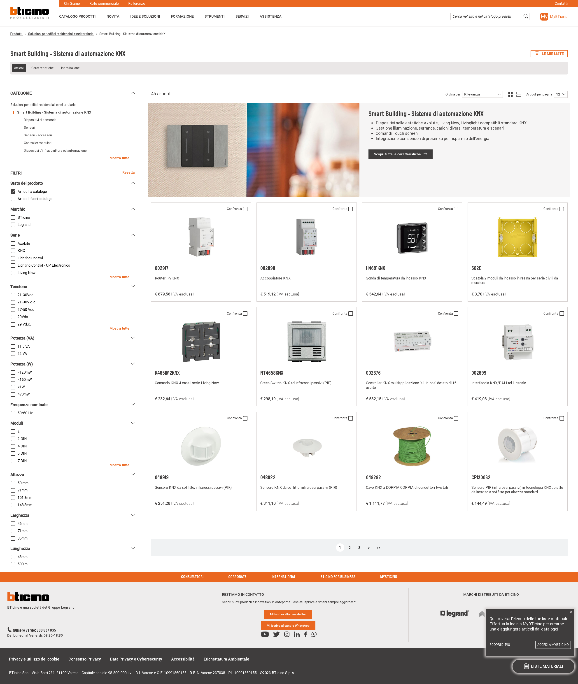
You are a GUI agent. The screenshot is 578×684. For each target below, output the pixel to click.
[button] (554, 17)
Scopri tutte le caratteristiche (398, 154)
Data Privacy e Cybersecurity (136, 659)
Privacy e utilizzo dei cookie (34, 659)
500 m (23, 564)
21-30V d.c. (27, 302)
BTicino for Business (337, 577)
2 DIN (22, 438)
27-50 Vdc (26, 309)
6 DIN (22, 453)
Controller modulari (37, 143)
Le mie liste (553, 53)
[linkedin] (297, 634)
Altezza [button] (17, 474)
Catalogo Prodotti (77, 16)
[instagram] (286, 634)
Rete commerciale (104, 3)
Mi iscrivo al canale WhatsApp (288, 625)
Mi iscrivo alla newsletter (288, 614)
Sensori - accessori (38, 135)
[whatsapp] (314, 634)
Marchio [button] (17, 209)
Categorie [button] (21, 93)
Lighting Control (30, 258)
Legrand (24, 224)
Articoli (19, 68)
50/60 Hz (25, 413)
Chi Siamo (72, 3)
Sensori (29, 128)
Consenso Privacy (84, 659)
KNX (21, 250)
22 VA (22, 353)
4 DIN (22, 446)
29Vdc (23, 316)
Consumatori (192, 577)
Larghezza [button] (19, 515)
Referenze (136, 3)
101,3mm (25, 497)
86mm (23, 538)
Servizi (242, 16)
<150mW (25, 379)
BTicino (24, 217)
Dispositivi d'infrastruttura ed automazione (55, 151)
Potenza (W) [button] (21, 364)
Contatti (561, 3)
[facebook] (305, 634)
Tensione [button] (18, 286)
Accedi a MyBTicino (553, 645)
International (283, 577)
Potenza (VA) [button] (22, 338)
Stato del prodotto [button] (26, 183)
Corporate (237, 577)
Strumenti (215, 16)
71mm (23, 490)
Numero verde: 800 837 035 (34, 631)
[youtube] (265, 634)
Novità (113, 16)
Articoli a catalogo (32, 191)
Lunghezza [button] (20, 548)
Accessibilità (183, 659)
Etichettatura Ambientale (226, 659)
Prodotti (16, 34)
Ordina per (452, 94)
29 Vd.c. (24, 324)
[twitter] (276, 634)
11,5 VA (24, 346)
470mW (24, 394)
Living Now (26, 272)
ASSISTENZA (271, 16)
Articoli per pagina (539, 94)
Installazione (70, 68)
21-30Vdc (25, 295)
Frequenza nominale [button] (29, 404)
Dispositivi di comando (40, 120)
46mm (23, 523)
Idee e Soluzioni (145, 16)
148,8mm (25, 505)
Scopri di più (499, 645)
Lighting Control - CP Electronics (44, 265)
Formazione (182, 16)
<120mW (25, 372)
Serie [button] (15, 235)
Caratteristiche (42, 68)
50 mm (23, 483)
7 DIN (22, 460)
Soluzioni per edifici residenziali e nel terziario (61, 34)
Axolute (24, 243)
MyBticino (388, 577)
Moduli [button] (16, 423)
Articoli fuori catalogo (35, 198)
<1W (21, 387)
